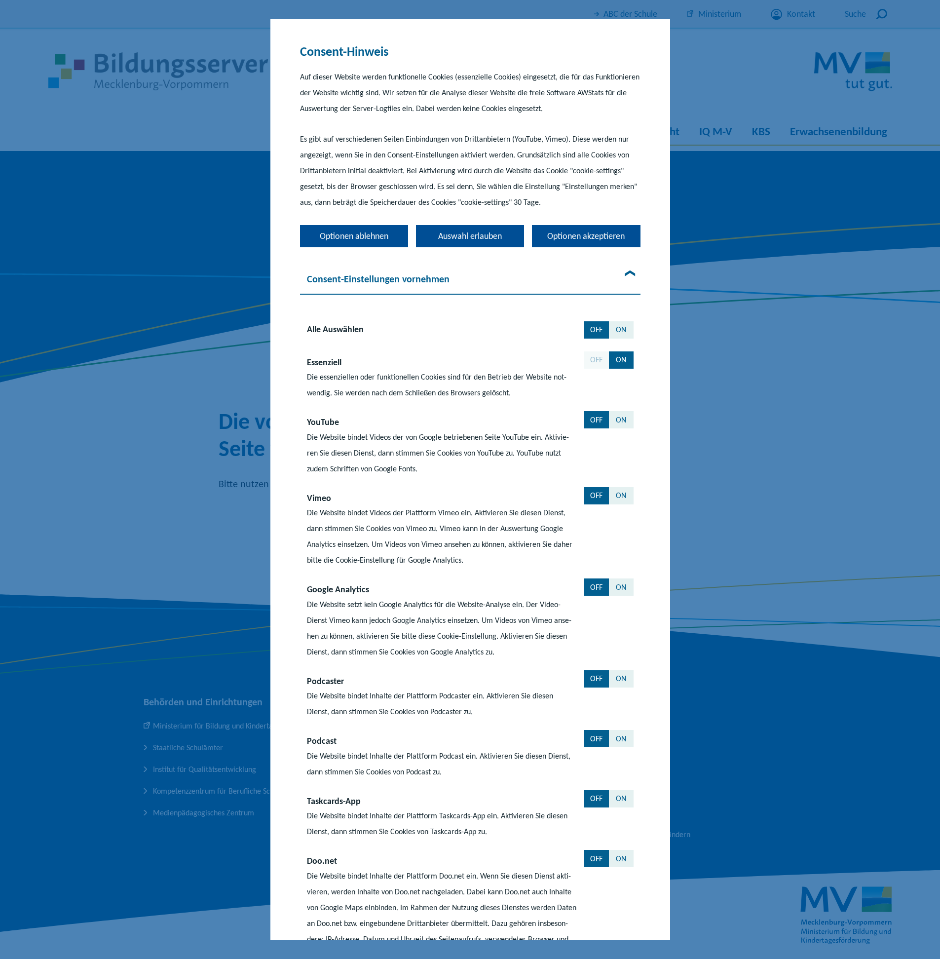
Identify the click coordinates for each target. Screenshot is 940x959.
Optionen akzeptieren (586, 235)
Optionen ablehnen (354, 235)
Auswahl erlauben (470, 235)
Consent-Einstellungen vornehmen (378, 279)
